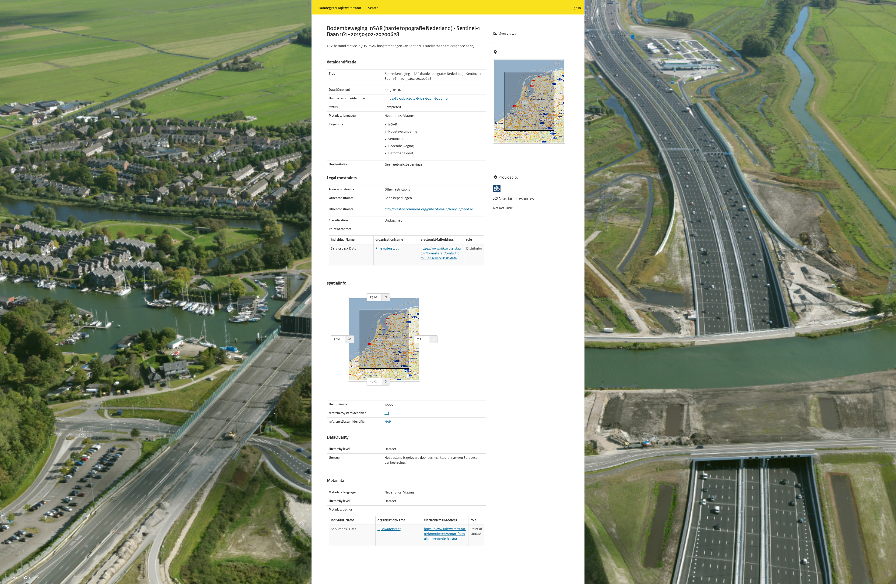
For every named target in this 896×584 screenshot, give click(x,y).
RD (387, 413)
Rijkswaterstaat (387, 248)
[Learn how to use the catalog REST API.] (46, 578)
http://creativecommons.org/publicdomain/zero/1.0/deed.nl (429, 209)
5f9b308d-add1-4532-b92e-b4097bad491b (416, 98)
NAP (388, 422)
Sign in (576, 8)
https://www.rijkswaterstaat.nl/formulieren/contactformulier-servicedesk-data (441, 253)
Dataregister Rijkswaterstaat (340, 8)
